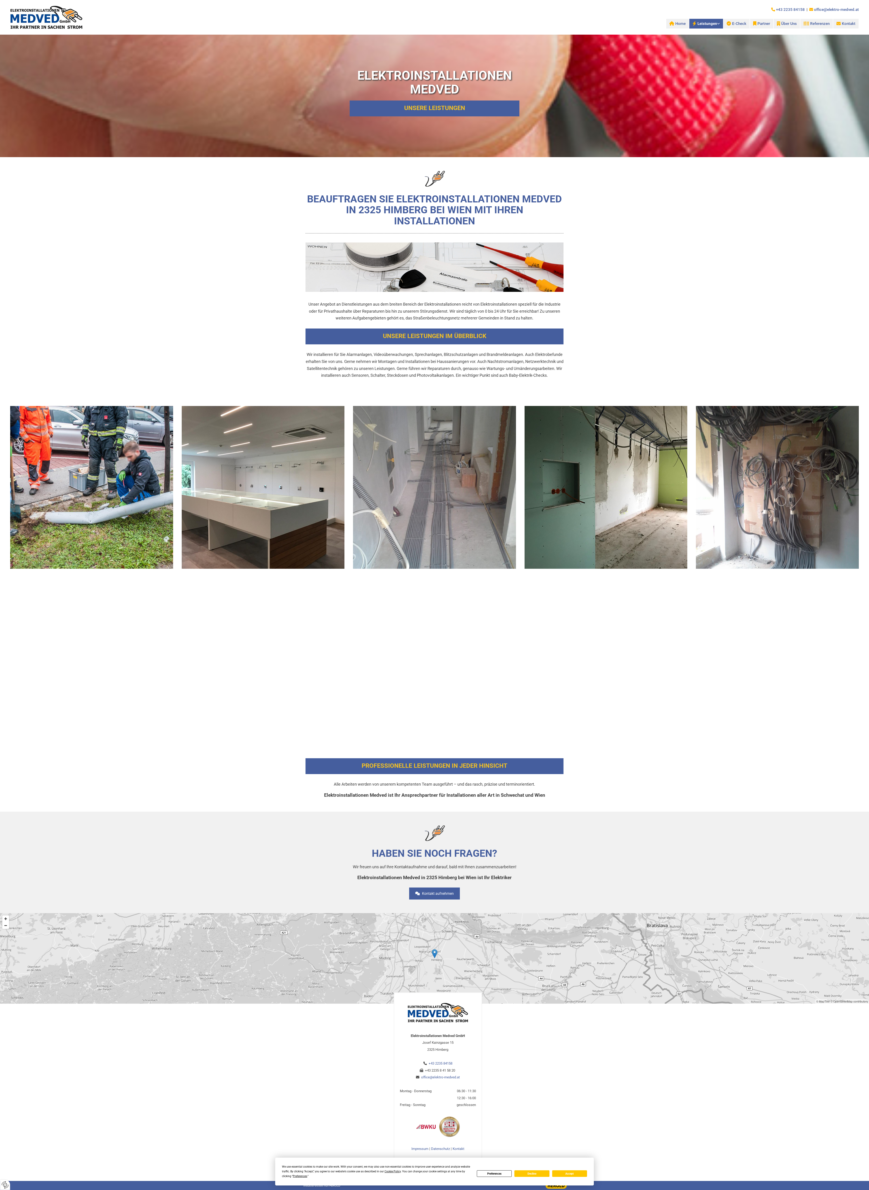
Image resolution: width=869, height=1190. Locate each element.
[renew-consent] (5, 1185)
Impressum (419, 1149)
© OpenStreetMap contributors (849, 1001)
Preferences (494, 1173)
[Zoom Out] (5, 925)
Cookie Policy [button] (392, 1171)
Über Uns (789, 23)
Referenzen (820, 23)
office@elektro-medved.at (836, 9)
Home (680, 23)
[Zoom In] (5, 918)
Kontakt (848, 23)
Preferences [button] (300, 1176)
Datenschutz (440, 1149)
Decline (532, 1173)
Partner (763, 23)
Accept (569, 1173)
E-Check (739, 23)
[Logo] (113, 17)
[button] (434, 894)
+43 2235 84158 (790, 9)
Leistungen (707, 23)
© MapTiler (823, 1001)
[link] (706, 24)
